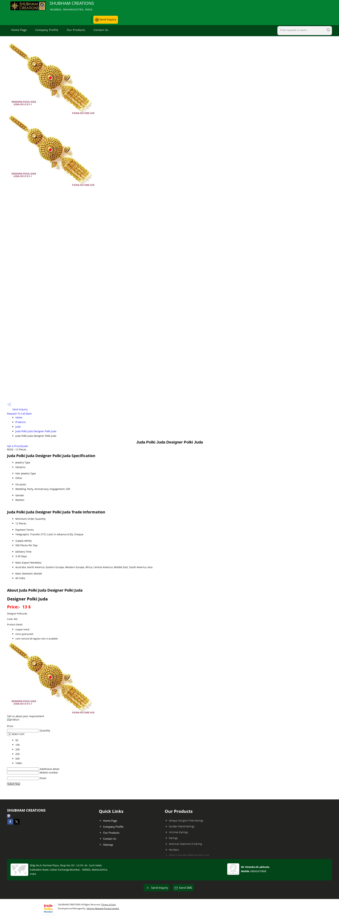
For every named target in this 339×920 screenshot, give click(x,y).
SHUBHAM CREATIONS (72, 5)
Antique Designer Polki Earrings (186, 820)
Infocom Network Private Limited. (103, 908)
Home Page (19, 30)
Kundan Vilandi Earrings (182, 826)
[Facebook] (10, 823)
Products (20, 422)
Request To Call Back (19, 413)
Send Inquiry (107, 19)
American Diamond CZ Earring (185, 843)
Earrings (173, 838)
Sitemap (108, 844)
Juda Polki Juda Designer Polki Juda (35, 431)
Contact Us (101, 30)
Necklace (174, 849)
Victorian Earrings (178, 832)
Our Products (76, 30)
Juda (18, 426)
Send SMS (185, 888)
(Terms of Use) (108, 904)
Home (18, 417)
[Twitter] (16, 823)
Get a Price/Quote (17, 446)
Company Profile (46, 30)
